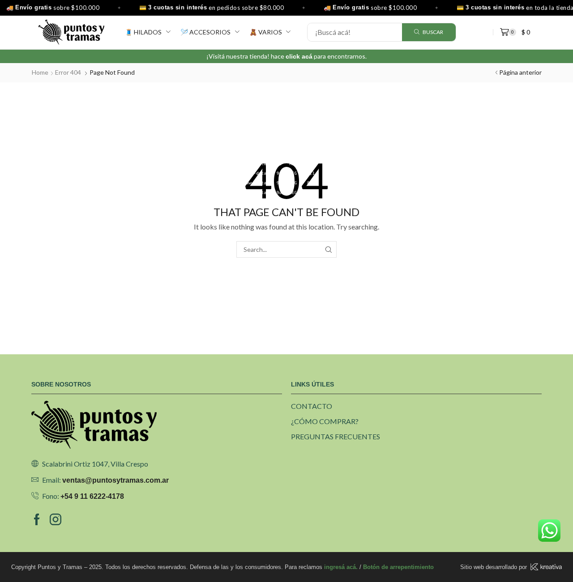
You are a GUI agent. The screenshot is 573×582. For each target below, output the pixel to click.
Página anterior (520, 72)
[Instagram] (55, 519)
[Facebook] (37, 519)
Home (40, 72)
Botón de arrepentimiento (398, 567)
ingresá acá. (341, 567)
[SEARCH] (328, 249)
